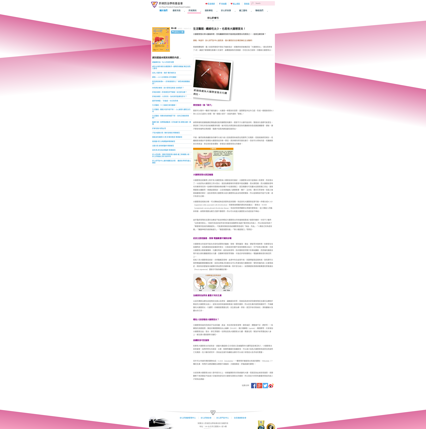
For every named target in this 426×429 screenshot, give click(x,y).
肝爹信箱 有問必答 (159, 128)
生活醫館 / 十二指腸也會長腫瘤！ (164, 105)
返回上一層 (178, 32)
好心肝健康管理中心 (188, 418)
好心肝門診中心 (222, 418)
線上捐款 (236, 4)
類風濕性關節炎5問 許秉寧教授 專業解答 (167, 137)
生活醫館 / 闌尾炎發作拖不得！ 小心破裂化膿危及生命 (171, 110)
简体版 (246, 4)
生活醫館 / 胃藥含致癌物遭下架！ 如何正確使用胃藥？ (170, 117)
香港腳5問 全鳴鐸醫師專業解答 (163, 141)
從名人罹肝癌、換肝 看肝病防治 (164, 73)
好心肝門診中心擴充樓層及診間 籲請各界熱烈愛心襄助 (171, 162)
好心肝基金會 (206, 418)
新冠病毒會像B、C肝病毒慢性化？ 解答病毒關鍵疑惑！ (171, 82)
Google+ (259, 385)
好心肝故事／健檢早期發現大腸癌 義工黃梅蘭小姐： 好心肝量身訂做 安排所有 (171, 155)
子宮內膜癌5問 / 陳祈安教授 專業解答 (166, 133)
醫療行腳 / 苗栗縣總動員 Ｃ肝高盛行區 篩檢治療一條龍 (171, 123)
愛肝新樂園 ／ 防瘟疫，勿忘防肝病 (165, 101)
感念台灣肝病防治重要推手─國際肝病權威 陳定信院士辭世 (171, 67)
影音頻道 (211, 4)
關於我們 (164, 10)
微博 (271, 385)
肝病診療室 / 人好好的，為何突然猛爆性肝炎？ (169, 96)
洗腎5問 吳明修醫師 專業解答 (163, 146)
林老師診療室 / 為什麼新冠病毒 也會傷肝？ (168, 88)
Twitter (265, 385)
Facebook (253, 385)
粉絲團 (224, 4)
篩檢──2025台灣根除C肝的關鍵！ (165, 77)
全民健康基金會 (240, 418)
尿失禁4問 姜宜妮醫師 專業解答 (164, 150)
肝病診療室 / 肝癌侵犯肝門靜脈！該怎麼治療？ (169, 92)
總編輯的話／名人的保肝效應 (163, 62)
